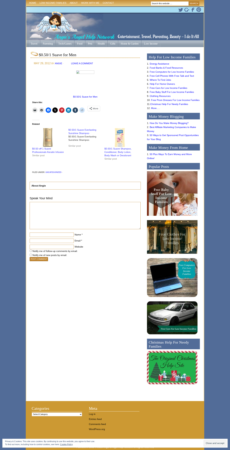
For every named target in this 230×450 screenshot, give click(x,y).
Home (32, 3)
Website (79, 246)
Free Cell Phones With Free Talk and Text (172, 75)
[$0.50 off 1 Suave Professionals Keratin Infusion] (48, 137)
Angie (58, 63)
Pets (90, 43)
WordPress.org (97, 429)
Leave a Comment (82, 63)
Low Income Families (52, 3)
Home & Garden (128, 44)
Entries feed (95, 419)
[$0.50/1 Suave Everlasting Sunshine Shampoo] (86, 139)
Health (100, 44)
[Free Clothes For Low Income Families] (172, 254)
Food (80, 43)
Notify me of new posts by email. (49, 255)
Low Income (149, 44)
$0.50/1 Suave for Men (85, 96)
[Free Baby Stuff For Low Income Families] (172, 216)
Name (78, 234)
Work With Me (90, 3)
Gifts (111, 44)
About (73, 3)
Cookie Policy (66, 444)
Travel (32, 44)
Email (77, 240)
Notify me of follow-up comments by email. (55, 251)
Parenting (48, 43)
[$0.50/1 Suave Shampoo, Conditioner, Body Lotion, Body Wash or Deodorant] (120, 137)
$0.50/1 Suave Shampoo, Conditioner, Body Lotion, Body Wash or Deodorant (118, 152)
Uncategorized (53, 172)
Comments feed (97, 424)
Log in (92, 414)
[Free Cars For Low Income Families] (172, 335)
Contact (108, 3)
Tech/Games (64, 44)
